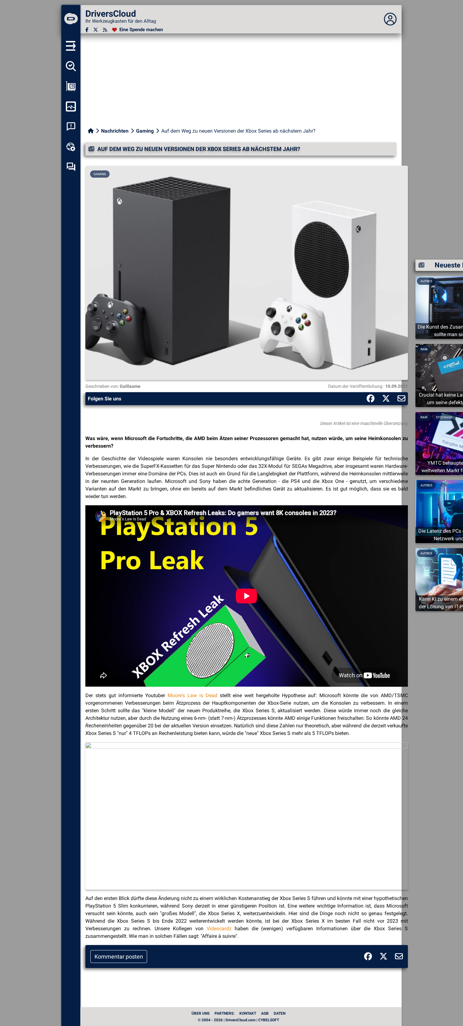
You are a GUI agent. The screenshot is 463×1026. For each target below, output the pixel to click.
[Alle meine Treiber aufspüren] (71, 66)
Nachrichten (115, 131)
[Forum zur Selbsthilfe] (71, 167)
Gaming (145, 131)
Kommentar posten (118, 956)
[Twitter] (95, 29)
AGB (265, 1013)
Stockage (444, 417)
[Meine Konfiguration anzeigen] (71, 86)
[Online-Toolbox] (71, 147)
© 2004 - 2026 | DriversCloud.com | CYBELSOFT (238, 1020)
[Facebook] (86, 29)
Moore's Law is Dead (192, 695)
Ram (423, 349)
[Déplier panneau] (390, 19)
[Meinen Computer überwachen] (71, 106)
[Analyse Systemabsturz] (71, 127)
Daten (279, 1013)
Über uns (200, 1013)
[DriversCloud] (71, 19)
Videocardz (219, 928)
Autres (426, 485)
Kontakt (247, 1013)
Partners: (224, 1013)
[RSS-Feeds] (105, 29)
